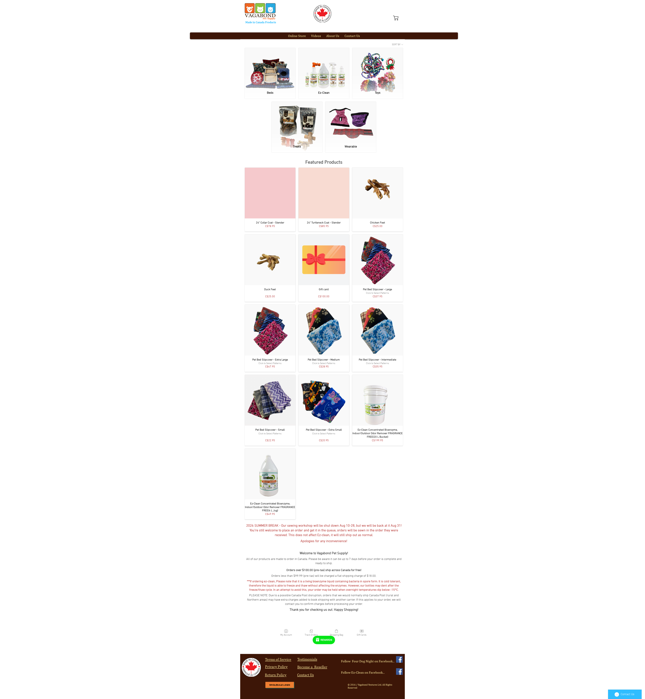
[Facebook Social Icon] (399, 659)
